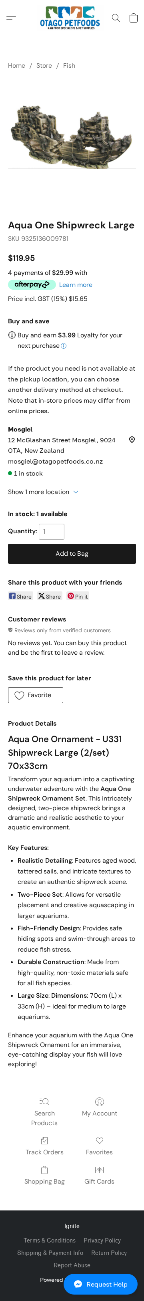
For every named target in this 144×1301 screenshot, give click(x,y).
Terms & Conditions (50, 1240)
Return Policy (109, 1253)
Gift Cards (99, 1181)
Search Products (44, 1118)
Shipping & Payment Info (50, 1253)
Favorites (99, 1152)
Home (16, 65)
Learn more (75, 284)
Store (44, 65)
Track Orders (45, 1152)
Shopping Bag (44, 1181)
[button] (72, 1284)
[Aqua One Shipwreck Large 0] (72, 143)
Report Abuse (72, 1265)
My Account (99, 1113)
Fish (69, 65)
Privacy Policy (102, 1240)
